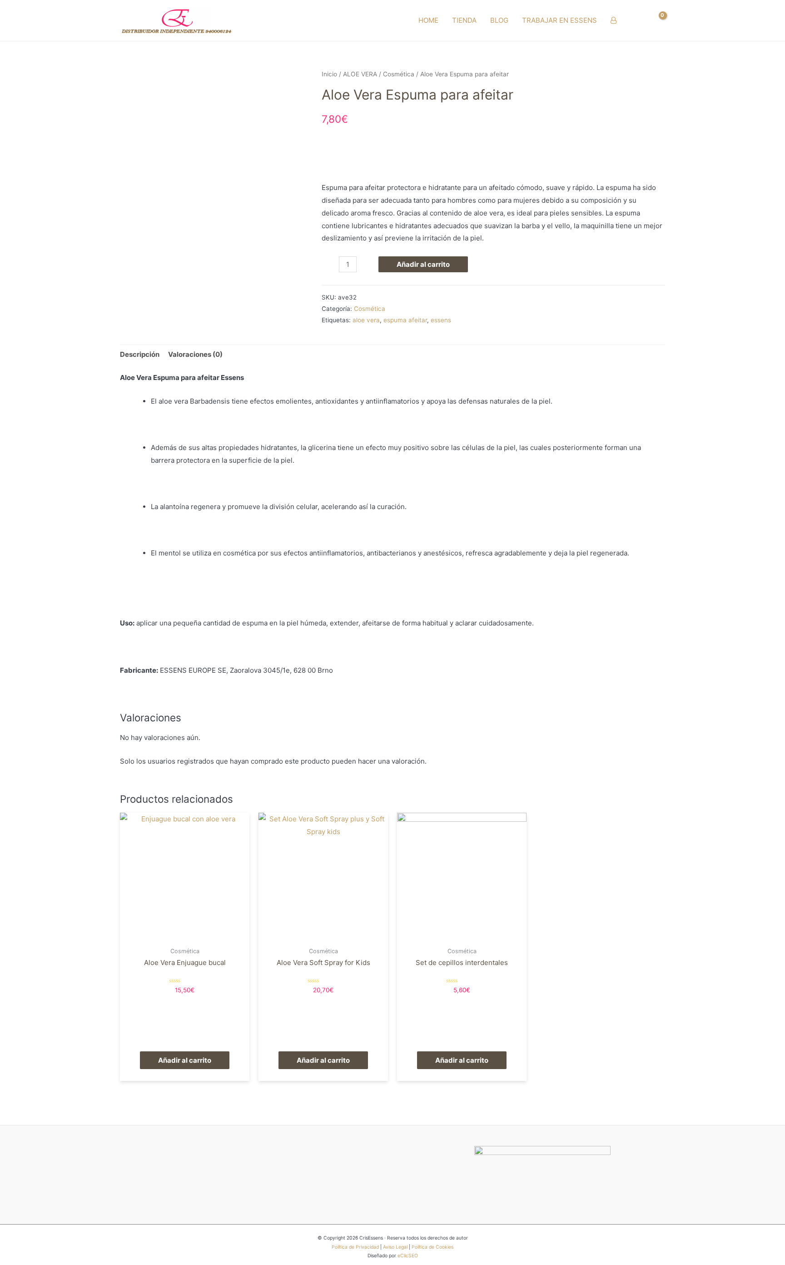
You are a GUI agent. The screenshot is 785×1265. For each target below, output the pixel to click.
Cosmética (398, 74)
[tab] (139, 355)
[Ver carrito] (657, 20)
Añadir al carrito (423, 264)
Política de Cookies (432, 1247)
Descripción (139, 354)
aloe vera (366, 320)
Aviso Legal (395, 1247)
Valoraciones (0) (195, 354)
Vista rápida (185, 934)
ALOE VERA (360, 74)
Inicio (329, 74)
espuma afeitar (405, 320)
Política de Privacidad (355, 1247)
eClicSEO (407, 1256)
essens (441, 320)
